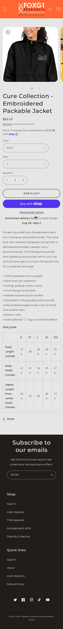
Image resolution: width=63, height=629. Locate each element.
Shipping (7, 124)
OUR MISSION (16, 576)
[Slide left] (23, 88)
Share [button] (10, 419)
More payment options (31, 212)
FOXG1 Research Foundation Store (30, 616)
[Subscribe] (52, 475)
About (11, 568)
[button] (5, 9)
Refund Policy (15, 584)
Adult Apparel (15, 512)
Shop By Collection (18, 536)
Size (5, 157)
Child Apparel (15, 520)
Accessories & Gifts (19, 528)
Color (6, 141)
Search (11, 560)
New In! (11, 504)
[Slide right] (39, 88)
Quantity (8, 173)
